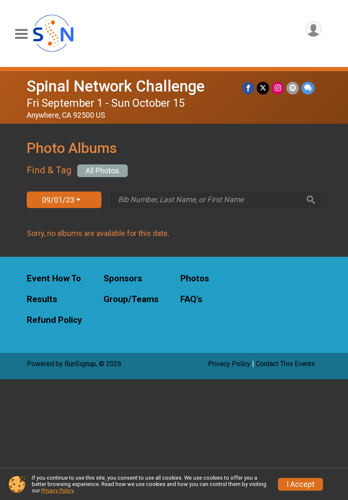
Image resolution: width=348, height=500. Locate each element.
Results (42, 299)
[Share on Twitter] (263, 88)
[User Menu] (313, 29)
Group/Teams (131, 299)
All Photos (102, 171)
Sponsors (123, 278)
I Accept (300, 484)
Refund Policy (54, 320)
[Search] (311, 200)
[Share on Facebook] (248, 88)
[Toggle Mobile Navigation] (21, 34)
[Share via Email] (292, 88)
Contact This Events (285, 364)
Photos (194, 278)
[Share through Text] (307, 88)
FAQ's (191, 299)
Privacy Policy (229, 364)
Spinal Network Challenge (116, 86)
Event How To (54, 278)
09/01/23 (59, 199)
